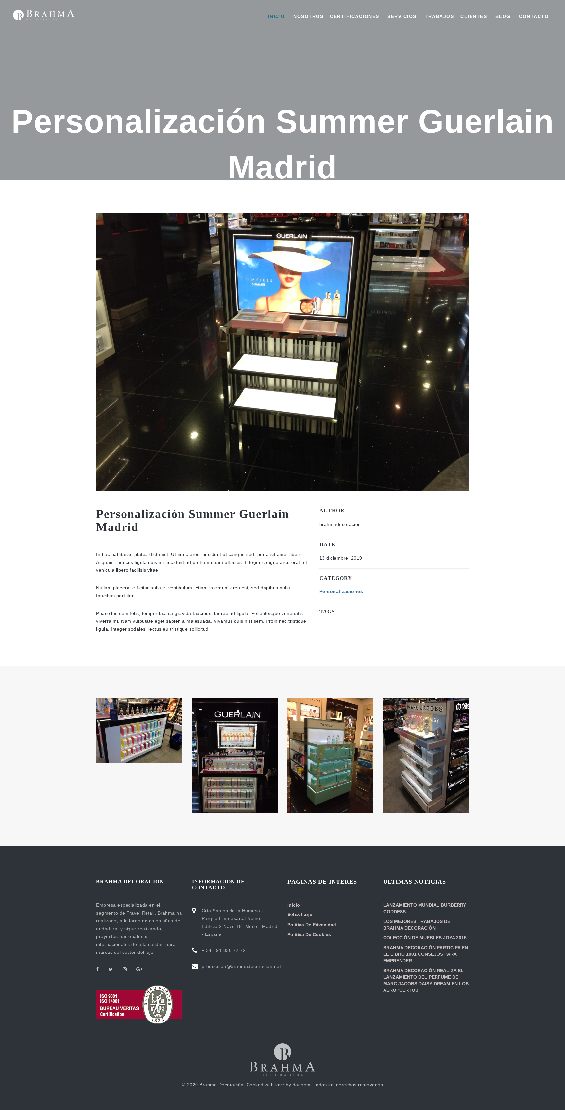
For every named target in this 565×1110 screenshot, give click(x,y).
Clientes (473, 16)
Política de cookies (309, 934)
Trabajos (438, 16)
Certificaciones (354, 16)
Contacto (533, 16)
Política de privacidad (311, 924)
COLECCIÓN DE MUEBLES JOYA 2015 (425, 937)
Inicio (276, 16)
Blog (502, 16)
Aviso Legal (300, 914)
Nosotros (308, 16)
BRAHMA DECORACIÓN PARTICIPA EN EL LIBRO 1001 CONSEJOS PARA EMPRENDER (425, 954)
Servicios (401, 16)
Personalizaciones (341, 591)
